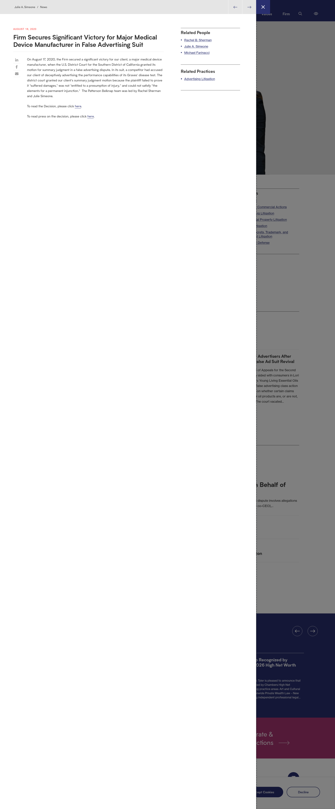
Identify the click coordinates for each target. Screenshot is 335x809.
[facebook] (16, 66)
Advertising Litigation (199, 79)
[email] (16, 73)
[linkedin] (16, 60)
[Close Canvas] (263, 7)
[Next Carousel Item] (249, 7)
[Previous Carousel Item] (235, 7)
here (78, 106)
